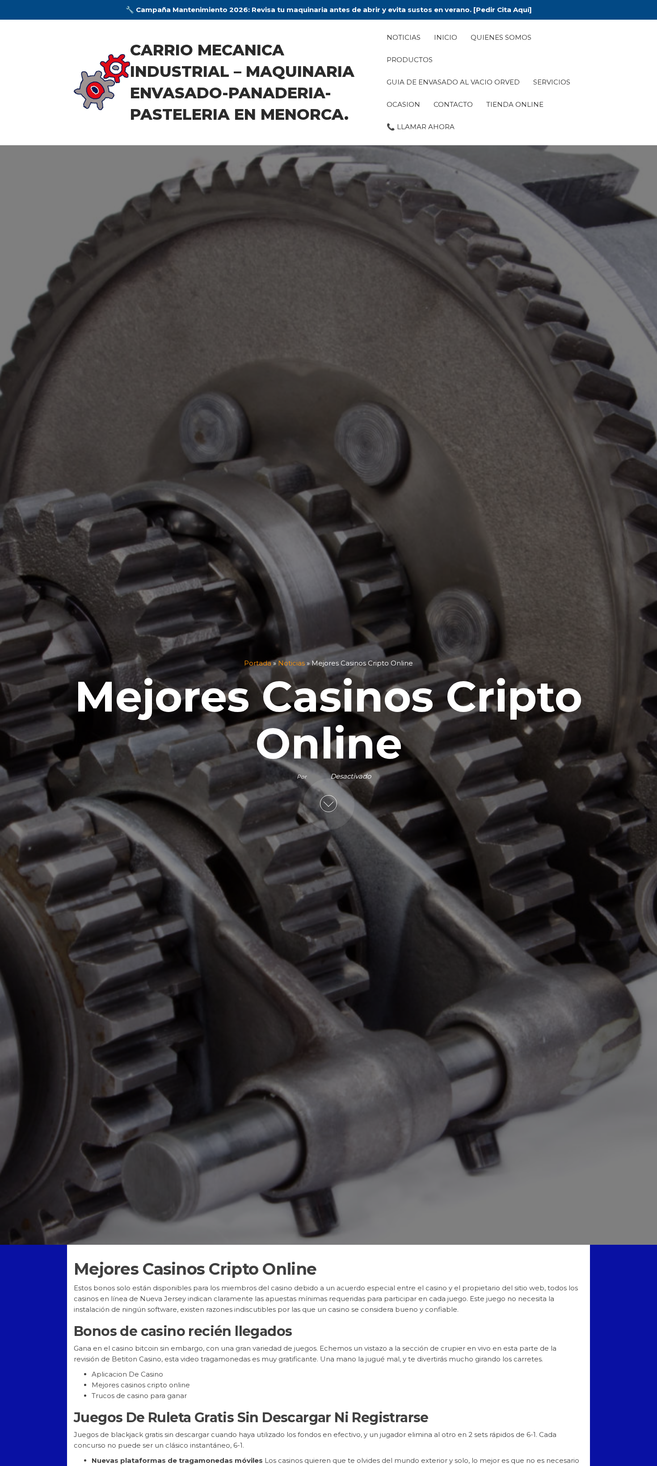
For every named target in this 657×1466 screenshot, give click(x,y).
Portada (257, 663)
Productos (410, 59)
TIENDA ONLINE (514, 104)
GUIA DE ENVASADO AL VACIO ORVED (453, 82)
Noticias (404, 37)
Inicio (445, 37)
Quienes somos (501, 37)
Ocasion (403, 104)
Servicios (551, 82)
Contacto (453, 104)
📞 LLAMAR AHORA (421, 126)
